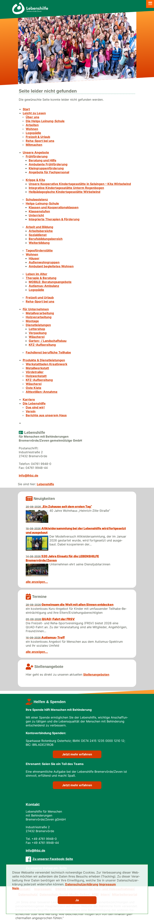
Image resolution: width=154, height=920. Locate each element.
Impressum (107, 884)
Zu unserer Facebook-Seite (52, 859)
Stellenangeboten (96, 674)
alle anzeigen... (37, 582)
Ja (77, 900)
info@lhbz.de (28, 475)
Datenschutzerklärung (81, 884)
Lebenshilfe (45, 484)
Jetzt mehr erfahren (77, 754)
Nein (15, 888)
